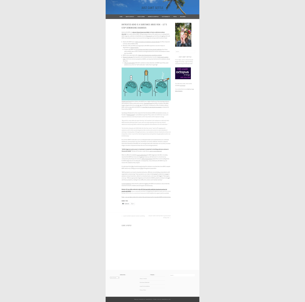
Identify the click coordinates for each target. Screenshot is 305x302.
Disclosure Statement (144, 282)
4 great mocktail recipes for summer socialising (134, 215)
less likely (163, 143)
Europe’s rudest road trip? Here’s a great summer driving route (160, 216)
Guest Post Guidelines (145, 286)
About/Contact (130, 16)
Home (121, 16)
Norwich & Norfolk (153, 16)
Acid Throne (182, 85)
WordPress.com (166, 299)
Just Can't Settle (153, 7)
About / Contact (143, 278)
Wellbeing (183, 16)
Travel (175, 16)
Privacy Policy (143, 290)
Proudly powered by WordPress (143, 299)
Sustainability (166, 16)
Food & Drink (141, 16)
